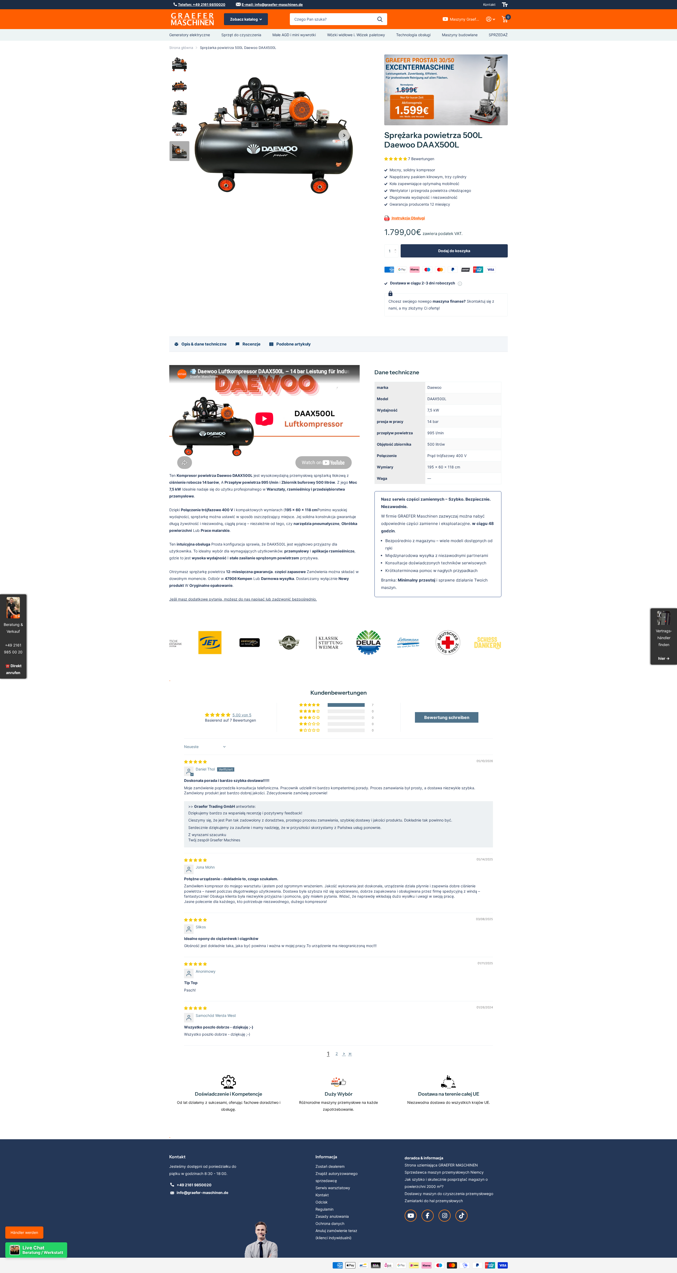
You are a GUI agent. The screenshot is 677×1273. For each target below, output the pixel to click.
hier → (664, 658)
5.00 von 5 (241, 715)
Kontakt (489, 4)
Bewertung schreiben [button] (446, 717)
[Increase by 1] (396, 246)
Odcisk (321, 1202)
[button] (344, 135)
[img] (195, 761)
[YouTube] (411, 1216)
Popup (460, 283)
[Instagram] (444, 1216)
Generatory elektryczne (189, 35)
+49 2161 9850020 (194, 1185)
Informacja (326, 1156)
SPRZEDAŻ (498, 35)
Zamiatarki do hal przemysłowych (434, 1200)
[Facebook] (428, 1216)
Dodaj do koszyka (454, 250)
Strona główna (181, 47)
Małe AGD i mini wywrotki (294, 35)
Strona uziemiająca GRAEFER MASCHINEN (441, 1165)
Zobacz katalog (244, 19)
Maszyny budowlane (460, 35)
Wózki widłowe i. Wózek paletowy (356, 35)
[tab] (200, 344)
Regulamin (324, 1209)
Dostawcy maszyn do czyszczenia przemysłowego (449, 1193)
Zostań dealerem (330, 1166)
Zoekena (380, 19)
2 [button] (337, 1053)
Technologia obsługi (413, 35)
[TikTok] (461, 1216)
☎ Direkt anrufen (13, 669)
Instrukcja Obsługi (408, 217)
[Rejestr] (490, 19)
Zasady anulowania (332, 1216)
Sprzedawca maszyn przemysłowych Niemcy (444, 1172)
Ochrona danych (329, 1223)
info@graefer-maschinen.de (202, 1192)
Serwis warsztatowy (332, 1188)
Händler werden (24, 1232)
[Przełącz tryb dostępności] (505, 4)
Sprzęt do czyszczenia (241, 35)
